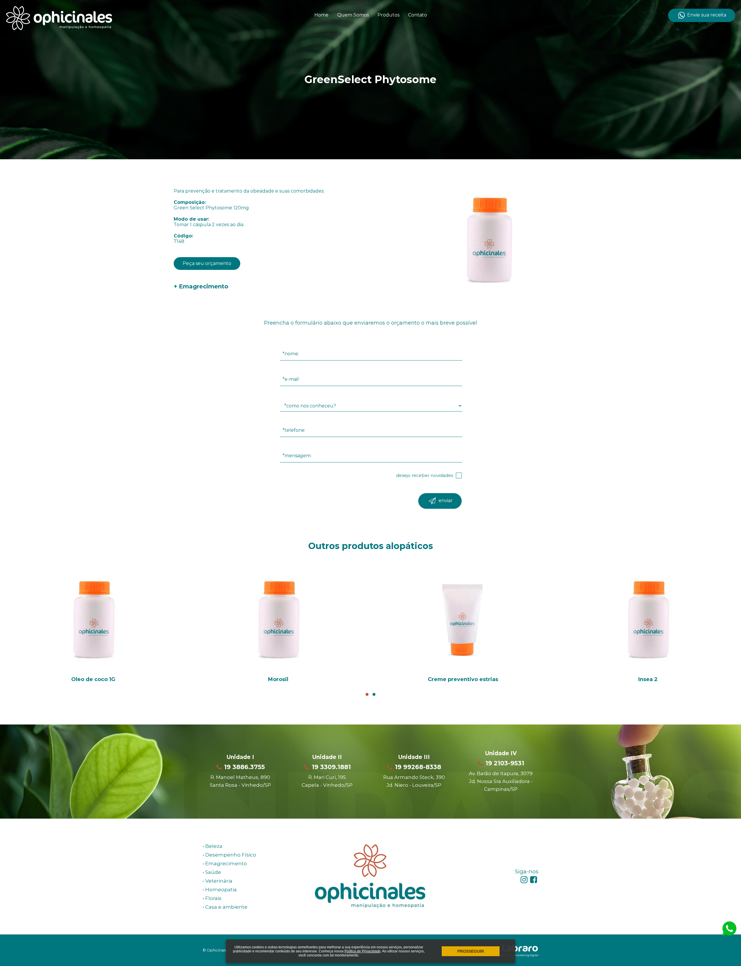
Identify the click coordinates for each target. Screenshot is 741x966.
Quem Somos (353, 15)
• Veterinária (217, 881)
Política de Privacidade (362, 951)
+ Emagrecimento (201, 286)
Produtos (388, 15)
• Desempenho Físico (229, 855)
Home (321, 15)
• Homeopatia (220, 889)
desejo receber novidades (424, 475)
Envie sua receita (706, 15)
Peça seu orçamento (207, 263)
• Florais (212, 898)
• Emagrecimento (225, 863)
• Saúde (212, 872)
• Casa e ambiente (225, 907)
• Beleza (212, 846)
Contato (417, 15)
